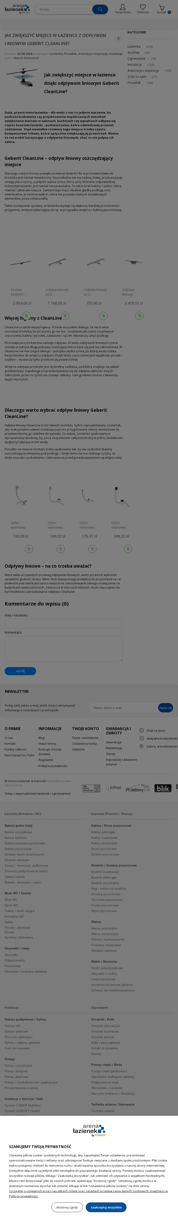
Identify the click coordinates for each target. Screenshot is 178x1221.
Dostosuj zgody (67, 1207)
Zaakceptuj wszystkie (106, 1207)
